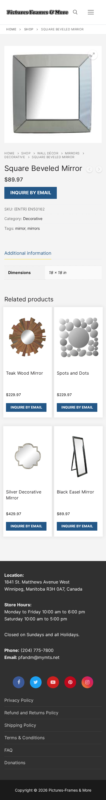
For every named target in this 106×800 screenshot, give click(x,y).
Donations (14, 762)
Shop (28, 29)
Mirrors (72, 153)
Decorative (14, 157)
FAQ (8, 750)
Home (11, 29)
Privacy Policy (18, 700)
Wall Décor (47, 153)
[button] (93, 55)
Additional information (27, 253)
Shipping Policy (20, 725)
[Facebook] (18, 682)
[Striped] (89, 170)
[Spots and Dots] (99, 170)
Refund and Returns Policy (31, 712)
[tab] (27, 253)
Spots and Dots (73, 373)
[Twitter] (36, 682)
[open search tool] (75, 12)
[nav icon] (90, 12)
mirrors (33, 228)
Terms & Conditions (24, 737)
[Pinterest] (70, 682)
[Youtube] (53, 682)
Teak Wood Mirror (24, 373)
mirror (20, 228)
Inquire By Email (30, 192)
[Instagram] (87, 682)
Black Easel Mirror (75, 492)
